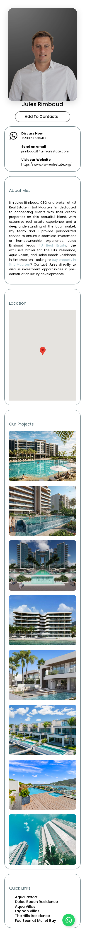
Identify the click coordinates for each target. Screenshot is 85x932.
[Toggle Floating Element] (68, 920)
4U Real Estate (52, 245)
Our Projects (21, 424)
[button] (42, 351)
